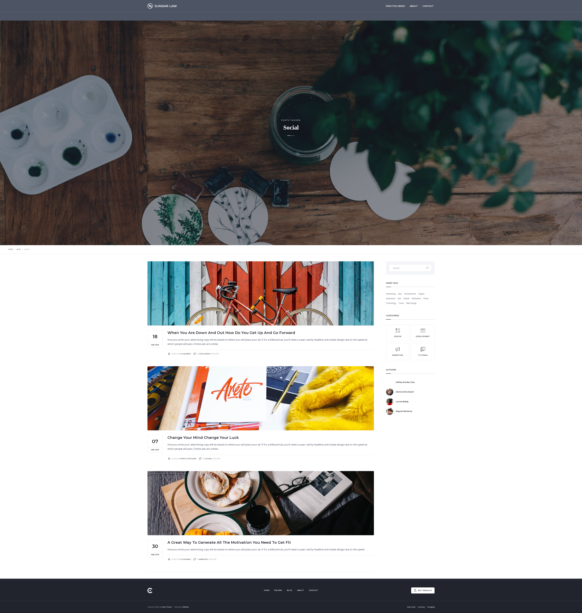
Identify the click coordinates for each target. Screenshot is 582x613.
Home (10, 249)
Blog (19, 249)
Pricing (278, 590)
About (414, 6)
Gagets (421, 294)
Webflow (186, 607)
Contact (428, 6)
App (400, 294)
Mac (399, 298)
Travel (401, 303)
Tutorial (208, 459)
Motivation (416, 298)
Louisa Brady (185, 354)
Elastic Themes (167, 607)
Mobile (407, 298)
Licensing (421, 607)
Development (204, 354)
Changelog (431, 607)
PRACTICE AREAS (395, 6)
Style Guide (411, 607)
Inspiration (390, 298)
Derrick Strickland (188, 459)
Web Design (411, 303)
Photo (426, 298)
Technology (391, 303)
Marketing (203, 559)
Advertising (391, 294)
